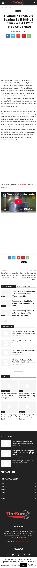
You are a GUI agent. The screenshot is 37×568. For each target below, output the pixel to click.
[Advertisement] (18, 58)
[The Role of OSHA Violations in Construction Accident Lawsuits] (6, 443)
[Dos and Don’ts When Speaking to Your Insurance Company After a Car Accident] (6, 293)
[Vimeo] (19, 555)
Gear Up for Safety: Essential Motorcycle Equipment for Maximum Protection (23, 313)
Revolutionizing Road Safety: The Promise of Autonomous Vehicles (23, 303)
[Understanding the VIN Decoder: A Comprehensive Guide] (6, 463)
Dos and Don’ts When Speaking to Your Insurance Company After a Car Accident (23, 294)
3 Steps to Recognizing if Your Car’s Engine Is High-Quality (9, 417)
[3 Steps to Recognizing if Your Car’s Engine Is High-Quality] (9, 407)
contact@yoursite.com (22, 541)
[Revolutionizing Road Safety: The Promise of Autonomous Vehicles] (6, 303)
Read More (32, 565)
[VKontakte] (24, 555)
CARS (3, 296)
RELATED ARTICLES (8, 286)
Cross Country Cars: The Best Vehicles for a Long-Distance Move (27, 396)
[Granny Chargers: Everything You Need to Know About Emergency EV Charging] (6, 453)
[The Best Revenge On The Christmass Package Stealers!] (27, 407)
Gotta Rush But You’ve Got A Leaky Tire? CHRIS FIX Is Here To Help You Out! (9, 275)
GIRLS (3, 498)
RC (2, 495)
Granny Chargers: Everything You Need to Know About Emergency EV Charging (23, 453)
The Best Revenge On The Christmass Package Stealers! (27, 417)
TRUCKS (3, 489)
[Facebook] (8, 555)
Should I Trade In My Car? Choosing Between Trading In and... (9, 396)
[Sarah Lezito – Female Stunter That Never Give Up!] (6, 352)
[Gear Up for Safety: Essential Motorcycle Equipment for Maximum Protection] (6, 313)
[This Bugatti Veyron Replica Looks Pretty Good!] (6, 343)
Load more (18, 370)
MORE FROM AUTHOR (24, 286)
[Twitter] (13, 555)
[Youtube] (29, 555)
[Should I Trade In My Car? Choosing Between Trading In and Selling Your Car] (9, 386)
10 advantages (21, 184)
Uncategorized (5, 391)
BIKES (3, 492)
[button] (34, 2)
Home (2, 7)
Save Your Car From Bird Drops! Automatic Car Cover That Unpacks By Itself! (28, 276)
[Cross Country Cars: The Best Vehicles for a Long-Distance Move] (27, 386)
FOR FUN (18, 11)
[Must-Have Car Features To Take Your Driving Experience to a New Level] (6, 362)
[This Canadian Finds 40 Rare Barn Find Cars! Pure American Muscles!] (6, 333)
